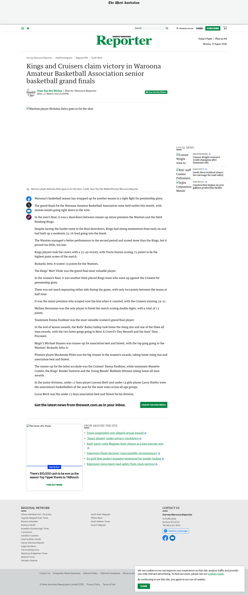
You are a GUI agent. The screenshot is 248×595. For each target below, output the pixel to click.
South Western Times (100, 521)
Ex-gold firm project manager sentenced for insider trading (124, 458)
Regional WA (82, 57)
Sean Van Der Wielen (157, 92)
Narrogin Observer (29, 560)
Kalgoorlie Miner (28, 546)
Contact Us (45, 573)
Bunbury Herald (28, 525)
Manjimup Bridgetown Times (34, 553)
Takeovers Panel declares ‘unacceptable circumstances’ (122, 453)
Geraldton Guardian (29, 535)
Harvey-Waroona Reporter (39, 57)
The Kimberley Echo (30, 550)
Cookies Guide (216, 573)
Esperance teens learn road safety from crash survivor (121, 464)
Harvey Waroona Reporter (32, 542)
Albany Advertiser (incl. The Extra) (36, 514)
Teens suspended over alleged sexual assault (115, 433)
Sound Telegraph (98, 525)
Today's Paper (205, 38)
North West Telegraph (100, 514)
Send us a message (178, 530)
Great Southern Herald (31, 539)
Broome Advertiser (29, 521)
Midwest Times (28, 557)
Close (143, 586)
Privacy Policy (93, 584)
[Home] (27, 28)
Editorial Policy (90, 573)
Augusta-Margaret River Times (34, 518)
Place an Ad (221, 38)
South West (96, 57)
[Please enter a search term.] (167, 28)
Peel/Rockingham (64, 57)
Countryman (26, 532)
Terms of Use (109, 584)
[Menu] (22, 28)
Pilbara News (97, 518)
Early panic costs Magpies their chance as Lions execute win (125, 443)
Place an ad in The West (134, 573)
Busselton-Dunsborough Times (35, 528)
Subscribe (213, 28)
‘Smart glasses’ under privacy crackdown (113, 438)
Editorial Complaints (110, 573)
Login (199, 28)
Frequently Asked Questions (66, 573)
